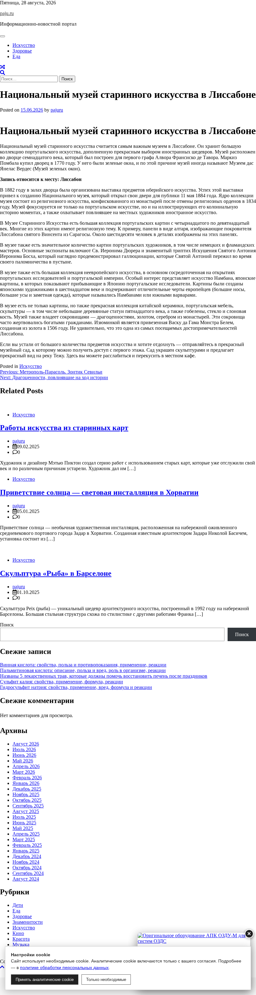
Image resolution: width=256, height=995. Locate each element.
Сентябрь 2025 (28, 805)
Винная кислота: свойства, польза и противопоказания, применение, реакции (83, 664)
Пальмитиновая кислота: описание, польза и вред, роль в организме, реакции (83, 670)
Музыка (20, 944)
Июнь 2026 (24, 755)
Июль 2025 (24, 817)
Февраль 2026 (27, 777)
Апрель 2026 (26, 766)
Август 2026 (25, 743)
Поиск (7, 624)
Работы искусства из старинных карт (64, 428)
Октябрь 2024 (27, 867)
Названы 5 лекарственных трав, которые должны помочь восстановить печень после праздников (103, 676)
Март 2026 (23, 772)
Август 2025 (25, 811)
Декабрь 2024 (26, 856)
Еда (16, 56)
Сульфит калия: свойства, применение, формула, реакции (61, 681)
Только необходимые (106, 979)
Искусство (23, 45)
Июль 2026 (24, 749)
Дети (17, 905)
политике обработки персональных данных (64, 967)
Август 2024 (25, 879)
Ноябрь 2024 (25, 862)
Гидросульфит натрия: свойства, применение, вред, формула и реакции (76, 687)
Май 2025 (22, 828)
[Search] (2, 72)
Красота (21, 939)
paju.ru (7, 13)
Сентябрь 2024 (28, 873)
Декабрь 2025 (26, 788)
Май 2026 (22, 760)
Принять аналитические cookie (45, 979)
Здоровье (22, 50)
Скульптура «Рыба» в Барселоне (55, 573)
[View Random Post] (2, 67)
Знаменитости (27, 922)
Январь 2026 (25, 783)
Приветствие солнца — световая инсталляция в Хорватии (99, 492)
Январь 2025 (25, 850)
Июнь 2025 (24, 822)
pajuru (57, 110)
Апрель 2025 (26, 834)
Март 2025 (23, 839)
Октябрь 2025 (27, 800)
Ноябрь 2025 (25, 794)
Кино (18, 933)
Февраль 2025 (27, 845)
